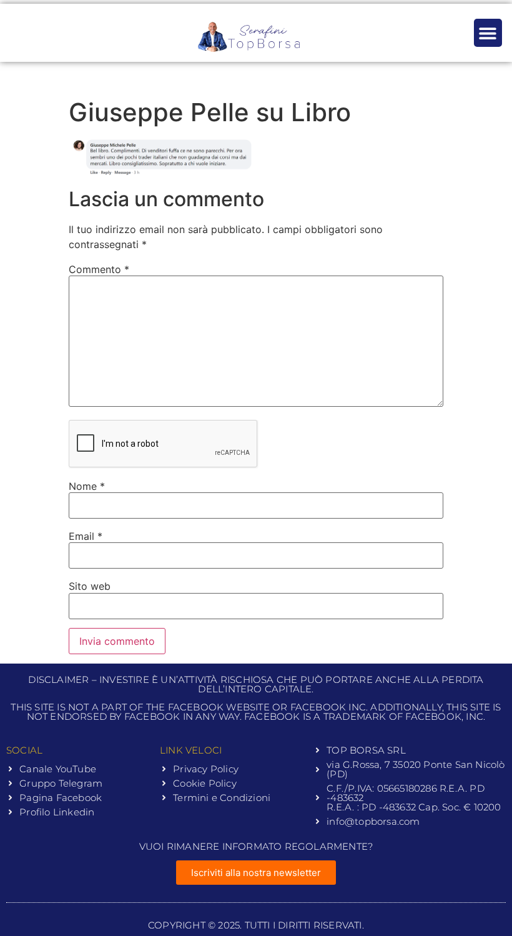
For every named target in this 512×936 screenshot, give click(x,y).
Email (85, 536)
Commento (99, 269)
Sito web (90, 586)
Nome (87, 486)
